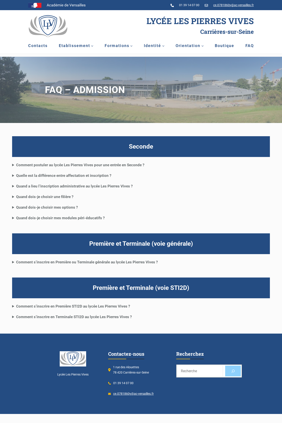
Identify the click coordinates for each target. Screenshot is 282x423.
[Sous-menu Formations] (131, 45)
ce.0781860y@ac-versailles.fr (233, 5)
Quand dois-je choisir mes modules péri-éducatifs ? (60, 218)
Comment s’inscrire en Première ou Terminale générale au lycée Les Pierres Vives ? (87, 262)
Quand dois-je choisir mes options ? (47, 207)
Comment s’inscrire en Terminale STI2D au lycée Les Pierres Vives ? (74, 317)
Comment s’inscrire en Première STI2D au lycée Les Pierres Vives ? (73, 306)
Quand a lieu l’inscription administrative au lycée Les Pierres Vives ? (74, 186)
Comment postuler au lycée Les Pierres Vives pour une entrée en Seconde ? (80, 165)
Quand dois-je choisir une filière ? (44, 197)
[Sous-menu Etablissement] (92, 45)
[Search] (233, 371)
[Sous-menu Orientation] (202, 45)
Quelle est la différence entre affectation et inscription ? (63, 175)
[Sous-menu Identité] (163, 45)
